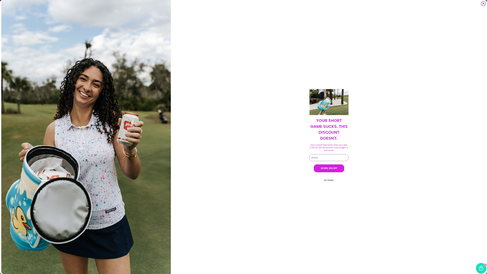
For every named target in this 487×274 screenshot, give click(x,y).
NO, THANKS (329, 180)
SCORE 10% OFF (329, 168)
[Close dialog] (483, 3)
